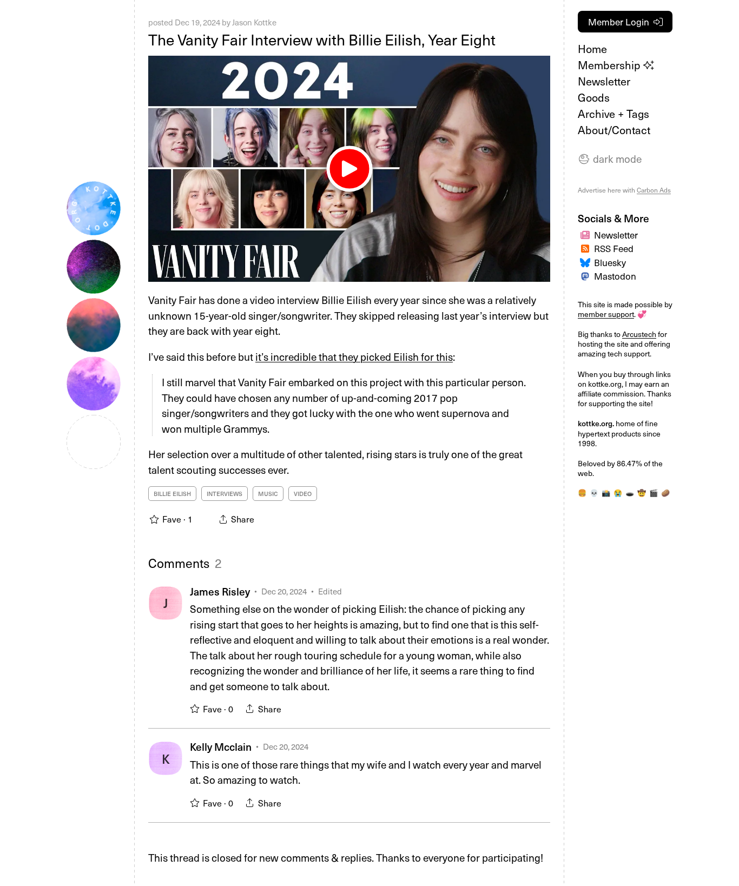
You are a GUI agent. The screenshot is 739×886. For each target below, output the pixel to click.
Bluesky (610, 262)
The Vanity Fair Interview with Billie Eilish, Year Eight (322, 39)
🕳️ (629, 492)
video (303, 493)
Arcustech (639, 334)
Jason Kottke (254, 22)
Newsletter (604, 81)
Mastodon (615, 276)
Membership (610, 65)
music (268, 493)
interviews (224, 493)
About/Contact (614, 130)
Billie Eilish (172, 493)
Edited (330, 591)
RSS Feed (614, 248)
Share (269, 708)
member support (606, 314)
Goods (594, 97)
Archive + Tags (613, 113)
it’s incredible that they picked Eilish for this (354, 356)
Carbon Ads (654, 190)
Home (592, 49)
